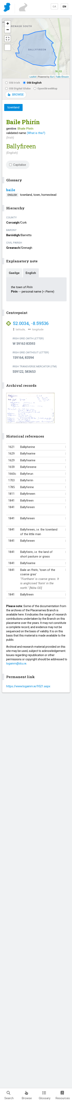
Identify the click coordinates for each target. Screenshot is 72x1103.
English (31, 273)
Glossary (44, 1098)
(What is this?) (36, 133)
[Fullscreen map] (8, 39)
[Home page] (7, 8)
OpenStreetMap (47, 88)
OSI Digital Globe (20, 88)
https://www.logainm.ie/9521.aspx (28, 686)
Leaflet (33, 76)
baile (10, 190)
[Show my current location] (8, 47)
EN (64, 6)
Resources (63, 1098)
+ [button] (7, 23)
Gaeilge (14, 273)
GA (54, 6)
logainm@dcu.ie (16, 663)
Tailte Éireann (62, 76)
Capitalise (19, 165)
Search (9, 1098)
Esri (52, 76)
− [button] (7, 29)
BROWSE (18, 94)
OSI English (34, 82)
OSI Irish (14, 82)
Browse (27, 1098)
